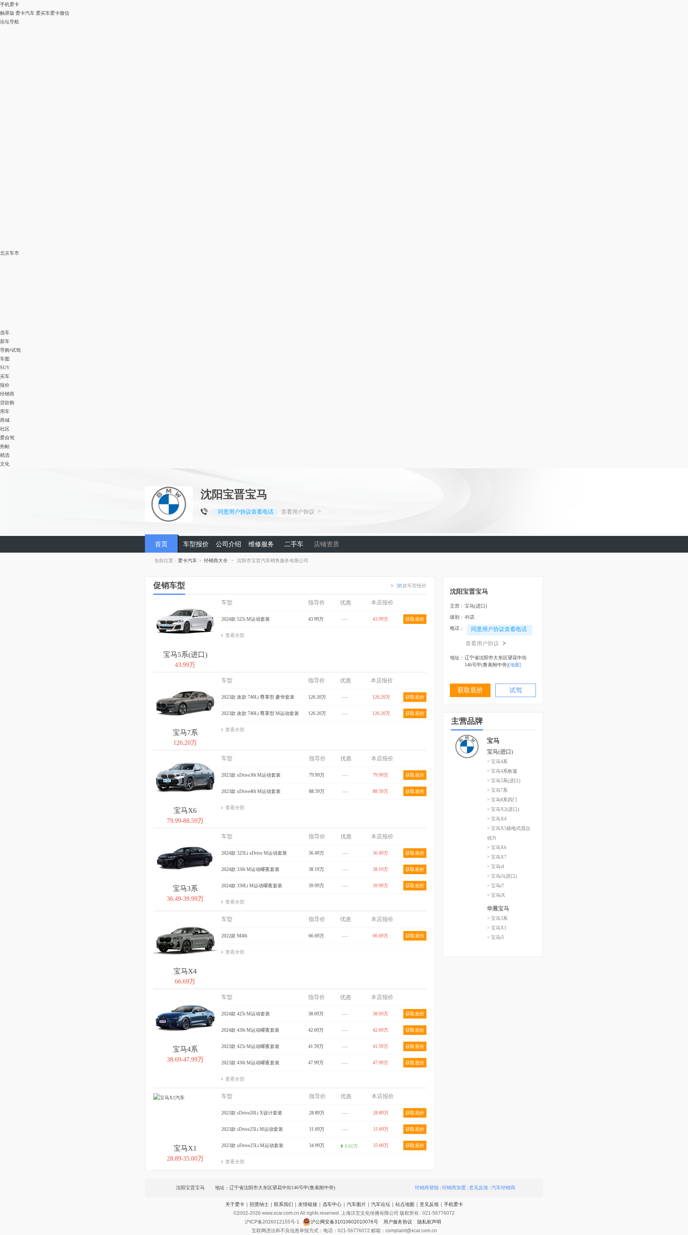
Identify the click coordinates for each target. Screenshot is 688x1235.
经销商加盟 (454, 1187)
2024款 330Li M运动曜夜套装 (251, 885)
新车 (5, 341)
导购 (5, 350)
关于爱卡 (234, 1204)
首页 (161, 544)
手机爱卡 (453, 1204)
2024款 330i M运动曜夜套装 (250, 869)
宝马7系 (185, 732)
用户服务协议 (398, 1222)
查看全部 (234, 635)
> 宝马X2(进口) (503, 809)
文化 (5, 464)
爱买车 (43, 13)
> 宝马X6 (496, 847)
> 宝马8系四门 (502, 800)
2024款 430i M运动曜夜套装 (250, 1030)
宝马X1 (185, 1148)
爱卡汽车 (25, 13)
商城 (5, 420)
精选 (5, 455)
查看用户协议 (298, 512)
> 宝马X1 (496, 928)
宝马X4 (185, 971)
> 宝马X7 (496, 857)
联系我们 (283, 1204)
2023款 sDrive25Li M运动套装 (252, 1129)
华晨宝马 (498, 909)
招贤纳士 (259, 1204)
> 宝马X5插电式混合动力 (508, 833)
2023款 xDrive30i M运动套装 (251, 775)
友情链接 (307, 1204)
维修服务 (261, 544)
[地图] (514, 665)
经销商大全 (216, 560)
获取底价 (414, 619)
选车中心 (332, 1204)
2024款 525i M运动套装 (245, 619)
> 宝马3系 (497, 918)
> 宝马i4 (495, 866)
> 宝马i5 (495, 937)
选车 (5, 332)
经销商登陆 (427, 1187)
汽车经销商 (503, 1187)
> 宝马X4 (496, 819)
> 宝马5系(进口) (503, 780)
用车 (5, 411)
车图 (5, 359)
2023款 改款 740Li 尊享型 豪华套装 (258, 697)
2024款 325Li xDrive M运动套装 (254, 853)
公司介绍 (228, 544)
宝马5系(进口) (185, 654)
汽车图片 (356, 1204)
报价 (5, 385)
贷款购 (7, 402)
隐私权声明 (429, 1222)
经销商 (7, 394)
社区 (5, 429)
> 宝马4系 (497, 761)
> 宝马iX (496, 895)
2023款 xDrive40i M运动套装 (251, 791)
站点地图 (404, 1204)
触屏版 (7, 13)
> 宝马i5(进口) (502, 876)
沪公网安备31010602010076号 (345, 1222)
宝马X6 (185, 810)
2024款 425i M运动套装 (245, 1014)
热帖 (5, 446)
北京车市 (9, 253)
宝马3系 (185, 888)
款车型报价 (411, 586)
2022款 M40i (234, 936)
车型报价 (196, 544)
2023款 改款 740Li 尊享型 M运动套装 (260, 713)
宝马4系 (185, 1049)
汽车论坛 (380, 1204)
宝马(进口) (500, 752)
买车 (5, 376)
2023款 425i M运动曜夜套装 (250, 1046)
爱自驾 (7, 437)
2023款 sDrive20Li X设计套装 (251, 1113)
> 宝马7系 (497, 790)
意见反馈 (478, 1187)
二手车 (293, 544)
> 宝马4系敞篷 (502, 771)
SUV (5, 367)
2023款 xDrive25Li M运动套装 (252, 1145)
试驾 (16, 350)
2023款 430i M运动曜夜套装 (250, 1063)
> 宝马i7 (495, 885)
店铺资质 (326, 544)
